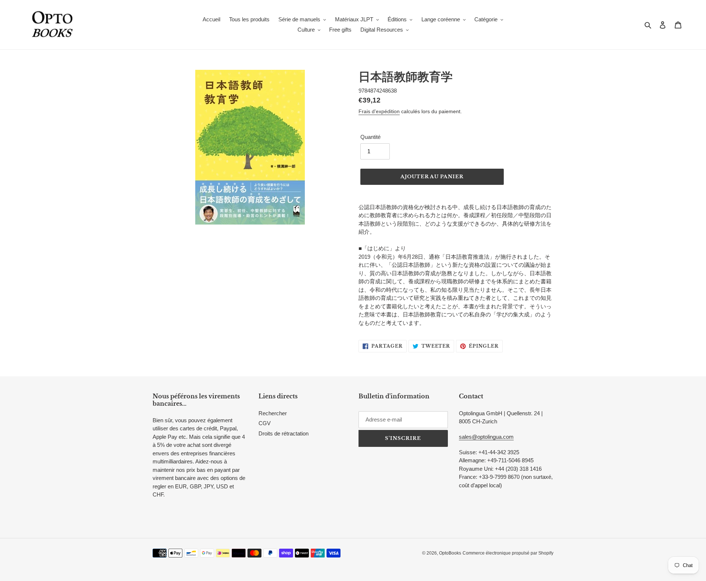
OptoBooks (450, 553)
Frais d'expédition (379, 111)
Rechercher (272, 413)
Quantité (370, 137)
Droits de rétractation (283, 433)
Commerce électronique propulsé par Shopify (508, 553)
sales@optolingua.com (486, 437)
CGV (264, 423)
